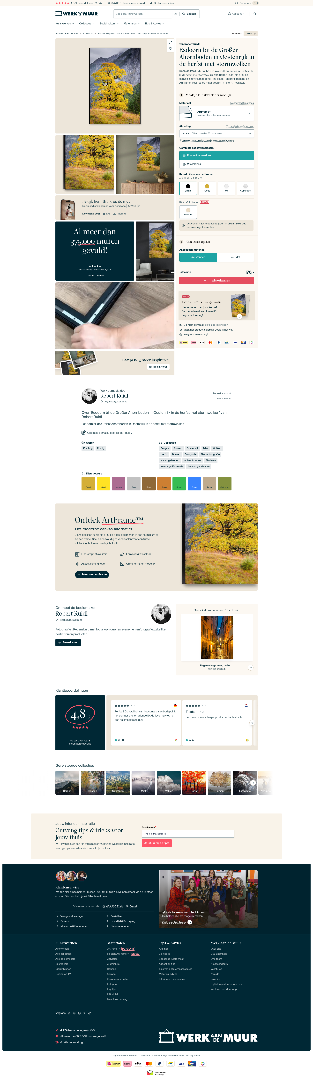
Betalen (64, 921)
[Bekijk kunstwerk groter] (170, 42)
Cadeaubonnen (120, 926)
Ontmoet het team (174, 922)
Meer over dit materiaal (242, 103)
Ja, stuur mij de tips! (156, 843)
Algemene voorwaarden (125, 1055)
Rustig (100, 448)
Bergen (165, 448)
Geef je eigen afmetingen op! (208, 140)
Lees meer (222, 398)
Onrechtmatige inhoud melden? (168, 1055)
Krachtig (88, 448)
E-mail (133, 906)
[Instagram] (69, 1013)
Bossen (177, 448)
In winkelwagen (219, 280)
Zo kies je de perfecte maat (240, 126)
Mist (205, 448)
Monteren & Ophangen (73, 926)
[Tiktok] (89, 1013)
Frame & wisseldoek (199, 155)
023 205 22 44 (114, 906)
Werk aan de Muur (226, 943)
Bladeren (211, 460)
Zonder (200, 257)
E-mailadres (149, 827)
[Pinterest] (74, 1013)
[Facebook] (79, 1013)
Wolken (217, 448)
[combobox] (142, 14)
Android (121, 213)
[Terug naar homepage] (76, 13)
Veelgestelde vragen (72, 916)
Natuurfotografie (210, 454)
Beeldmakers (107, 23)
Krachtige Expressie (172, 466)
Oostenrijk (193, 448)
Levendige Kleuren (199, 466)
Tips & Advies (153, 23)
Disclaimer (145, 1055)
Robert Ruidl (192, 44)
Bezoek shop (221, 393)
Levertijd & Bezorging (123, 921)
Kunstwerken (63, 23)
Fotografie (190, 454)
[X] (84, 1013)
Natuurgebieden (170, 460)
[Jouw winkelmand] (254, 14)
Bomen (176, 454)
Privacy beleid (193, 1055)
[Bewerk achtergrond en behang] (170, 48)
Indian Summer (192, 460)
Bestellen (116, 916)
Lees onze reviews (94, 275)
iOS (108, 213)
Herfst (164, 454)
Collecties (85, 23)
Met (238, 257)
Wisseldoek (194, 164)
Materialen (130, 23)
